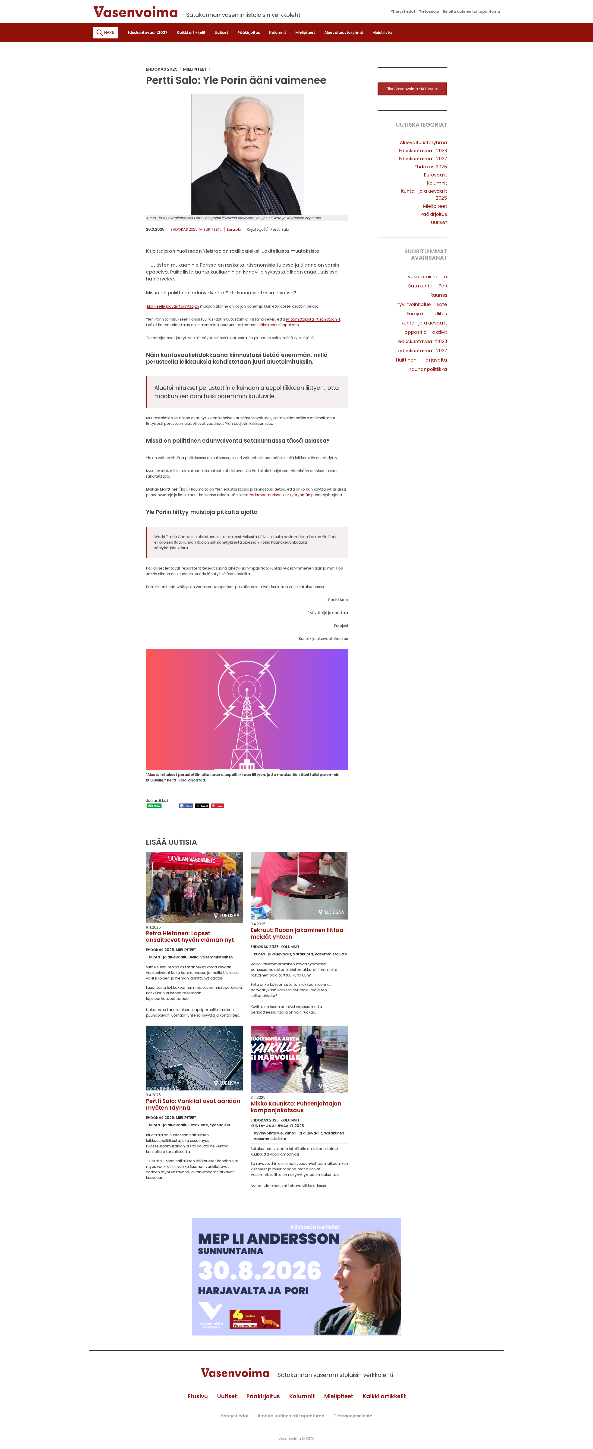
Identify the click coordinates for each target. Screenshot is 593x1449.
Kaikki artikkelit (384, 1396)
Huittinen (406, 360)
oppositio (415, 332)
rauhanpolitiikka (428, 369)
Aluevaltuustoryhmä (423, 142)
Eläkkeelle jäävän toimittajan (173, 306)
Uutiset (439, 222)
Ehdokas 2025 (184, 229)
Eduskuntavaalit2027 (423, 158)
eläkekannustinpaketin (278, 325)
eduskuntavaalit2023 (422, 341)
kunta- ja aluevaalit (424, 323)
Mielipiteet (209, 229)
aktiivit (439, 332)
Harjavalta (434, 360)
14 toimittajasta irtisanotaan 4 (313, 319)
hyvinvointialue (413, 304)
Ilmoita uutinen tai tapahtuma (291, 1416)
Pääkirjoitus (433, 214)
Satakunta (420, 286)
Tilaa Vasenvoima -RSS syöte (412, 88)
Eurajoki (234, 229)
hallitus (438, 313)
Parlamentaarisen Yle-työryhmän (279, 495)
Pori (442, 286)
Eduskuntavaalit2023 (423, 150)
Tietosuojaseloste (353, 1416)
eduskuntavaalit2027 (422, 350)
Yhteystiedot (235, 1416)
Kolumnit (437, 183)
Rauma (438, 295)
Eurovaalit (435, 175)
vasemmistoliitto (427, 276)
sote (442, 304)
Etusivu (197, 1396)
